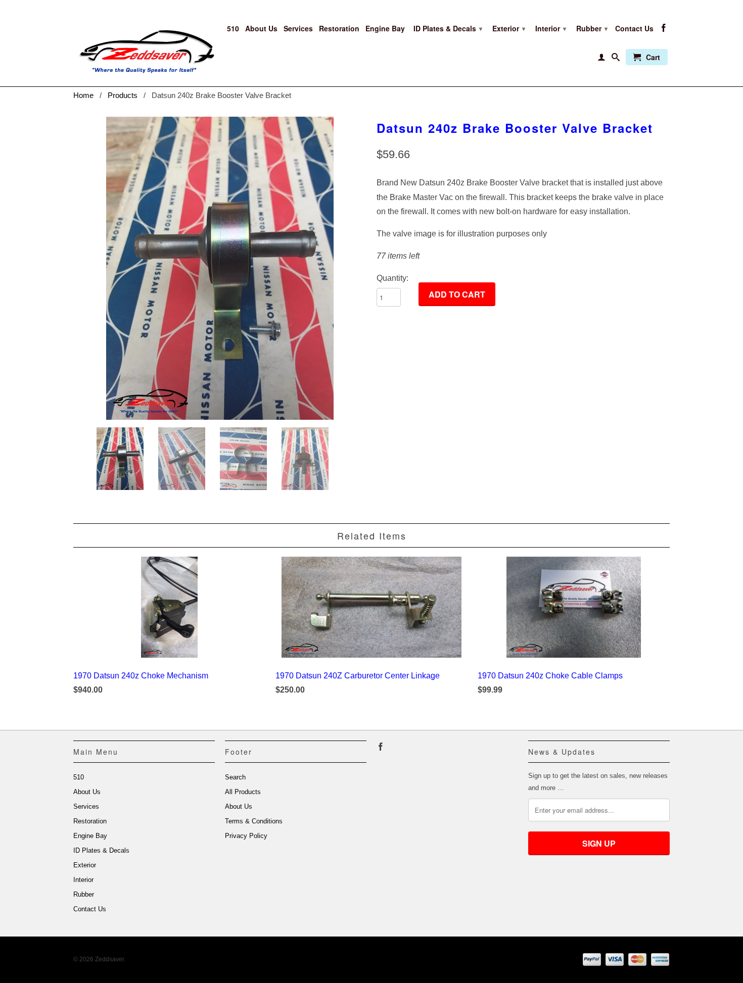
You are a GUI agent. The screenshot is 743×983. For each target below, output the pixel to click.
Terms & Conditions (254, 821)
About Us (261, 28)
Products (122, 95)
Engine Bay (385, 28)
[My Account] (601, 59)
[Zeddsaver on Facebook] (664, 30)
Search (235, 777)
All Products (243, 792)
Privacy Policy (246, 836)
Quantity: (392, 278)
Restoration (339, 28)
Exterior (508, 28)
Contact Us (634, 28)
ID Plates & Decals (447, 28)
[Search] (616, 59)
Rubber (592, 28)
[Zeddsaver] (144, 43)
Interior (550, 28)
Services (298, 28)
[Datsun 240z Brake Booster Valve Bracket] (219, 268)
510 (233, 28)
